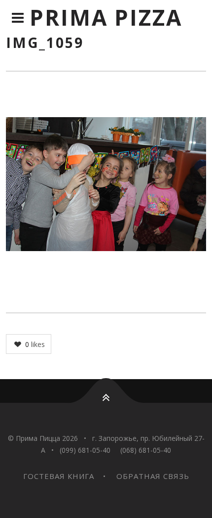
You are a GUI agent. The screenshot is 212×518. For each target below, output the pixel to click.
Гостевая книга (58, 476)
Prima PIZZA (106, 17)
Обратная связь (152, 476)
